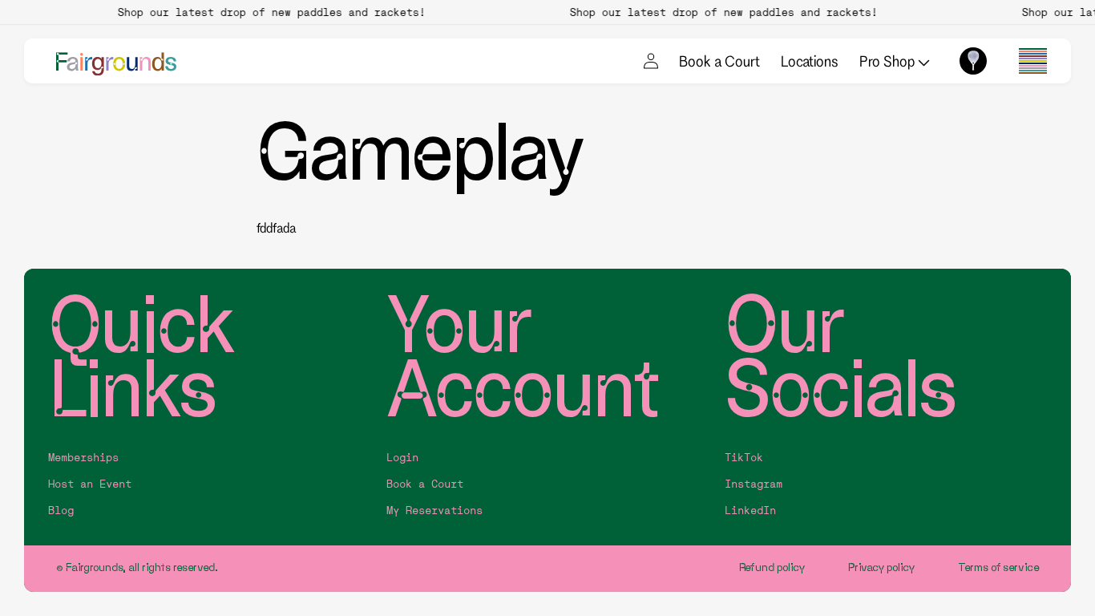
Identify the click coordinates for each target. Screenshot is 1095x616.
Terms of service (998, 567)
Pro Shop (888, 61)
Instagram (753, 484)
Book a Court (719, 61)
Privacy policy (881, 567)
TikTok (744, 457)
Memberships (83, 457)
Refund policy (772, 567)
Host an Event (89, 484)
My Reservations (434, 510)
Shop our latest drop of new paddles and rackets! (267, 12)
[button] (1033, 61)
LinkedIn (750, 510)
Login (402, 457)
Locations (809, 61)
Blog (61, 510)
